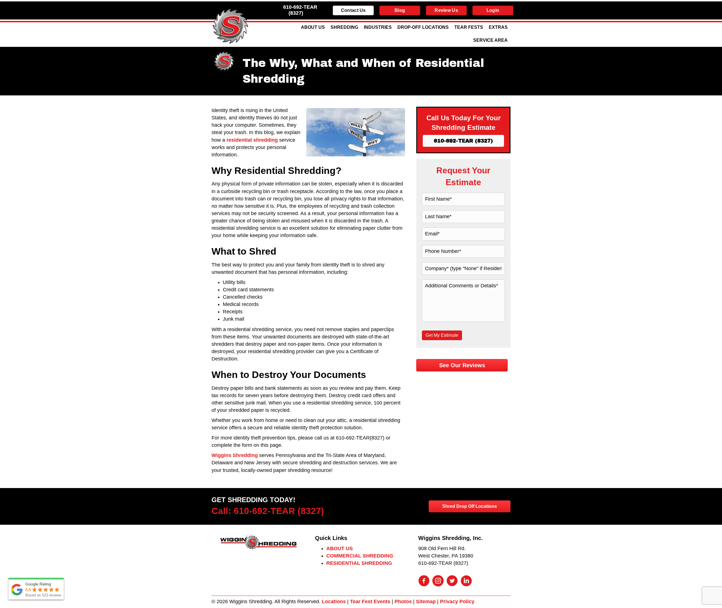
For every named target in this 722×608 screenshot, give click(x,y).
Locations (334, 601)
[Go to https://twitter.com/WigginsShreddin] (452, 581)
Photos (403, 601)
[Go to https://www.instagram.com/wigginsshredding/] (438, 581)
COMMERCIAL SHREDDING (359, 556)
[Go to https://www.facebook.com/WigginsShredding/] (424, 581)
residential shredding (252, 140)
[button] (463, 141)
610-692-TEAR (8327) (300, 10)
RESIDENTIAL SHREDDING (359, 563)
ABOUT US (339, 548)
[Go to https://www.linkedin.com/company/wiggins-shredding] (466, 581)
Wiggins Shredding (235, 455)
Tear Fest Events (370, 601)
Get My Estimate (442, 335)
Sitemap (426, 601)
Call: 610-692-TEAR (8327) (268, 511)
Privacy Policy (457, 601)
